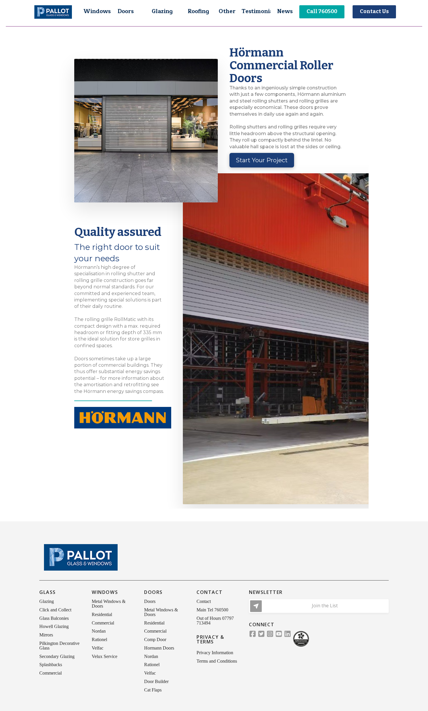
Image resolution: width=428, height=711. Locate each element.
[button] (96, 12)
